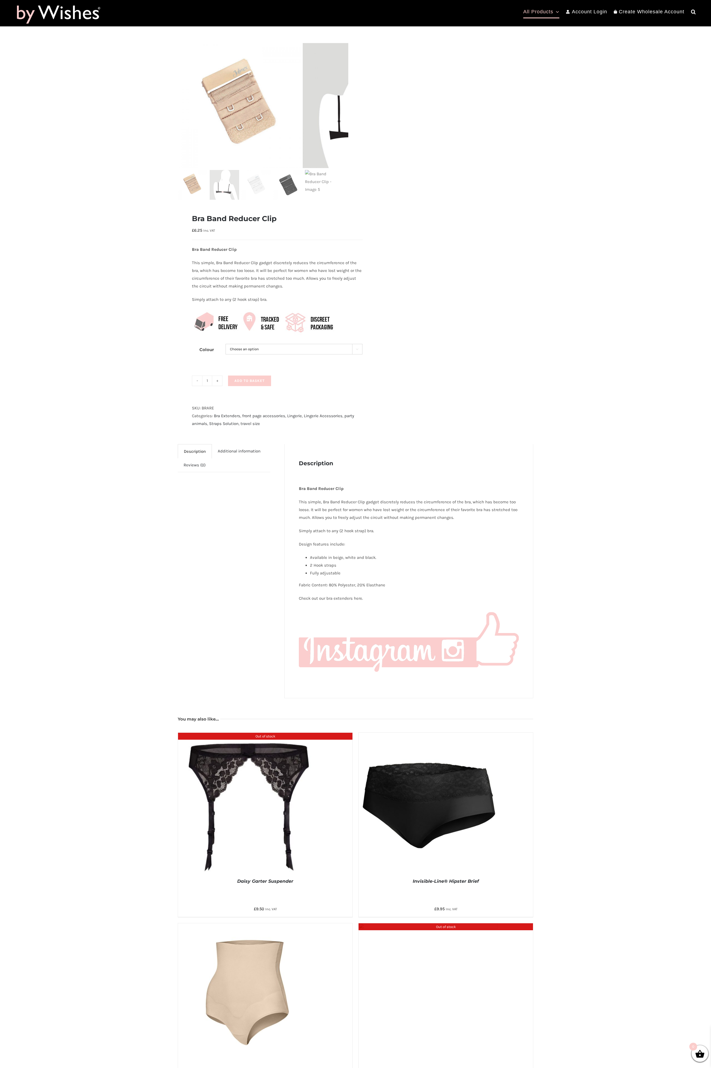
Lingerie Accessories (323, 415)
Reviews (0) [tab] (195, 464)
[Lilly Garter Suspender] (428, 927)
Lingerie (294, 415)
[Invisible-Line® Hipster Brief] (428, 736)
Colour (206, 349)
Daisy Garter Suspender (265, 881)
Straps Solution (224, 423)
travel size (250, 423)
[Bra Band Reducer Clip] (240, 105)
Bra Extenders (227, 415)
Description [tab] (195, 451)
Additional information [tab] (239, 451)
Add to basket (249, 381)
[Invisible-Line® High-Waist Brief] (247, 927)
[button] (693, 11)
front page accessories (263, 415)
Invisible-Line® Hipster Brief (446, 881)
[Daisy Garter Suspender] (247, 736)
